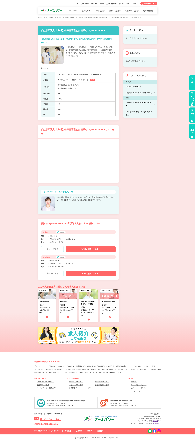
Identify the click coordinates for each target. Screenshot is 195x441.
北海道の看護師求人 (133, 87)
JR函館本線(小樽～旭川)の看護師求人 (139, 113)
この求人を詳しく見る (89, 249)
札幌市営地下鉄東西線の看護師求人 (139, 104)
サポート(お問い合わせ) (108, 4)
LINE (150, 431)
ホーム (40, 17)
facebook (154, 431)
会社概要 (94, 4)
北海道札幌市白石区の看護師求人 (139, 93)
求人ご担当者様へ (83, 4)
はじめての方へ (124, 4)
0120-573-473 (50, 419)
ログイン (135, 4)
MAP (92, 79)
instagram (159, 431)
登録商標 (155, 421)
